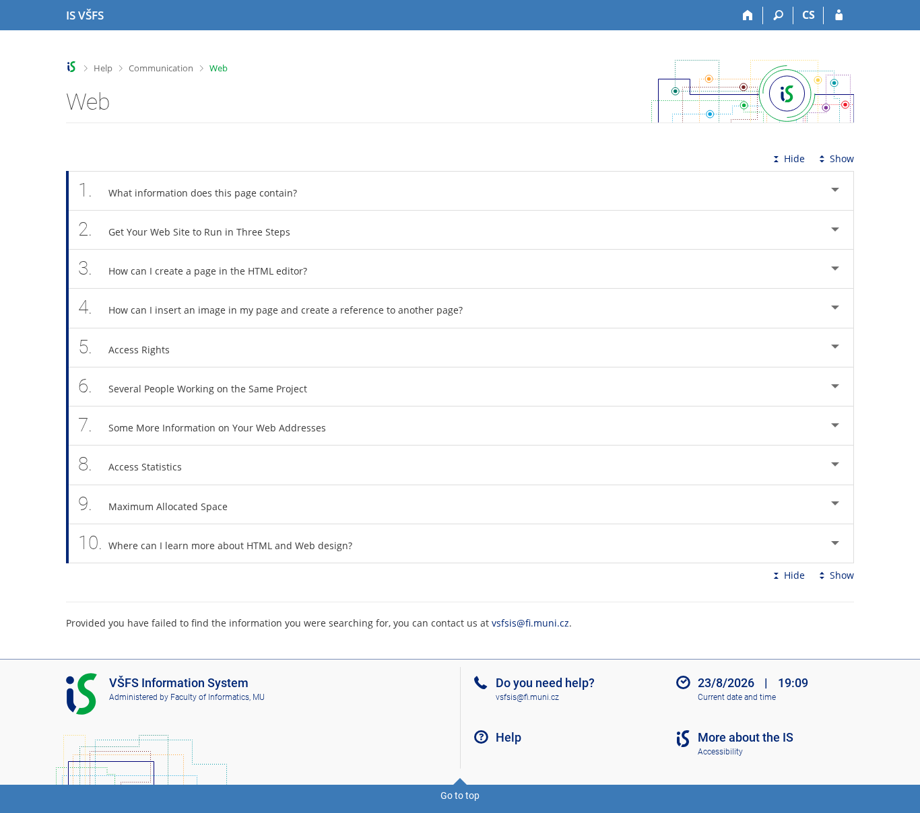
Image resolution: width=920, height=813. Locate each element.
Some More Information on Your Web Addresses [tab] (202, 425)
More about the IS (745, 737)
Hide (794, 158)
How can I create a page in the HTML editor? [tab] (192, 268)
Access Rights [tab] (124, 347)
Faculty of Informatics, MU (217, 697)
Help (103, 68)
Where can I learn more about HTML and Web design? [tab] (215, 543)
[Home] (748, 15)
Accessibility (720, 751)
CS (808, 14)
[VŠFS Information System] (71, 67)
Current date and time (737, 697)
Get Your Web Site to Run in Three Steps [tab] (184, 229)
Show (842, 158)
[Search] (778, 15)
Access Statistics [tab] (130, 464)
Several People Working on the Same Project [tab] (192, 386)
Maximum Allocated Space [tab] (153, 504)
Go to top (460, 795)
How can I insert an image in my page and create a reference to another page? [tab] (270, 307)
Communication (161, 68)
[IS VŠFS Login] (839, 15)
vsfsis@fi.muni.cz (530, 622)
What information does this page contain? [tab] (187, 190)
